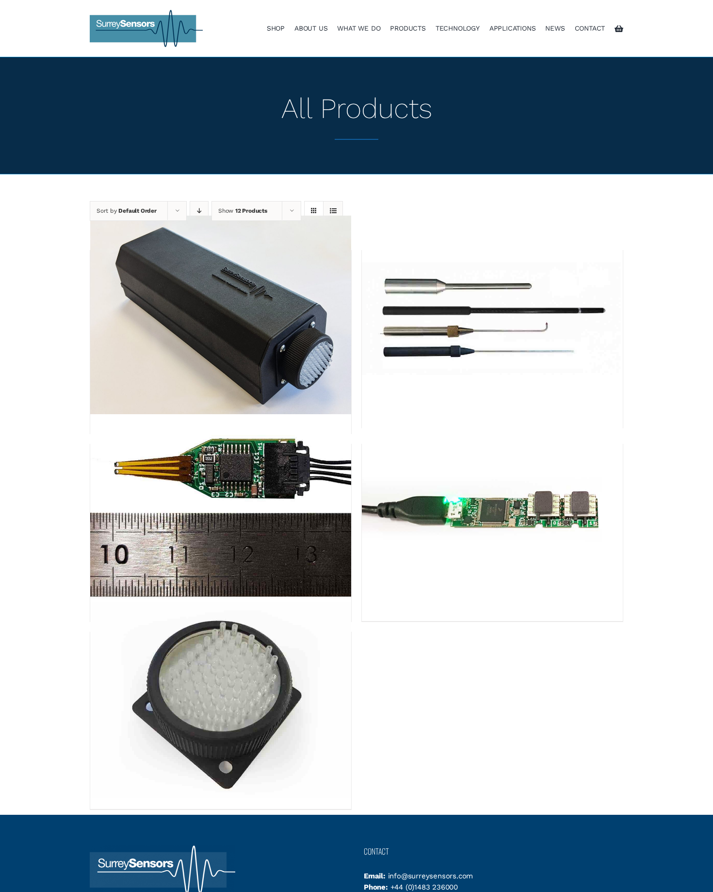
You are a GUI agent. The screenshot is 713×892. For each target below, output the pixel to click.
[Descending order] (199, 211)
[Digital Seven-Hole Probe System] (492, 318)
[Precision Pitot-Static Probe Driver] (492, 512)
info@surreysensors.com (430, 876)
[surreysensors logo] (146, 13)
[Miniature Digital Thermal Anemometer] (220, 512)
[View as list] (333, 211)
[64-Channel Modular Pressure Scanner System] (220, 318)
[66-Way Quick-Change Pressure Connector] (220, 700)
